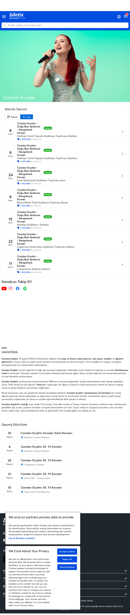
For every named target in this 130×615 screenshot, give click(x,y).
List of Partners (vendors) (22, 538)
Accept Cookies (67, 551)
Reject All (67, 559)
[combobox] (67, 25)
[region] (43, 561)
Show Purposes (67, 567)
